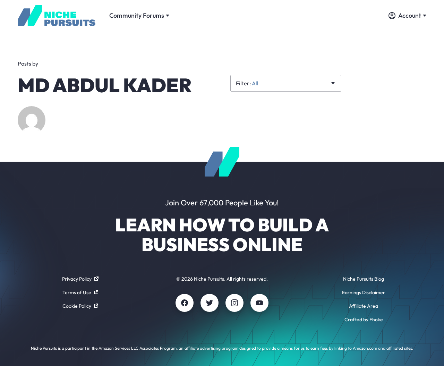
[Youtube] (259, 303)
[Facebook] (185, 303)
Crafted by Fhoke (363, 319)
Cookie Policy (76, 306)
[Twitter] (209, 303)
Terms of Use (76, 292)
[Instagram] (234, 303)
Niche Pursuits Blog (363, 279)
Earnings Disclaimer (363, 292)
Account (409, 15)
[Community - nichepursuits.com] (56, 15)
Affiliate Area (363, 306)
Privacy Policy (77, 279)
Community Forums (136, 15)
